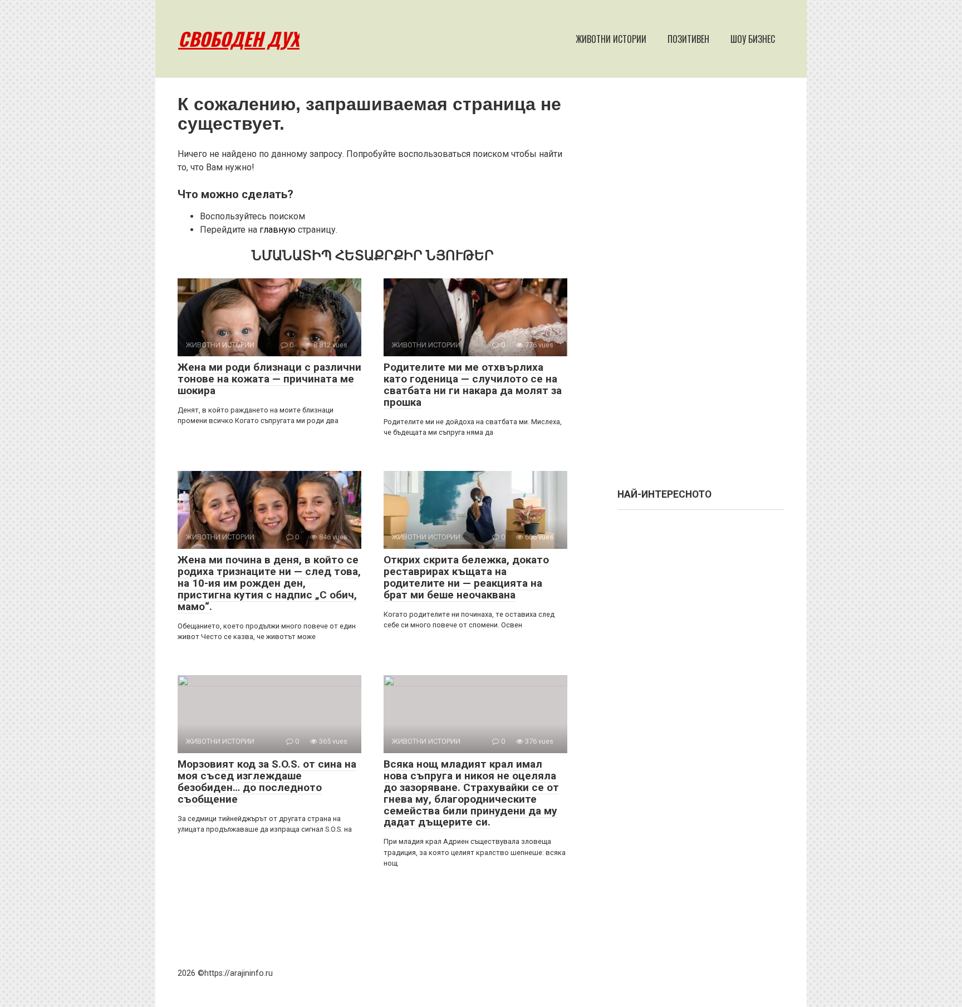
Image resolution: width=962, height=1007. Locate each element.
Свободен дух (239, 38)
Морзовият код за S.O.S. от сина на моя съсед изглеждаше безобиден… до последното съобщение (267, 781)
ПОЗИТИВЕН (688, 39)
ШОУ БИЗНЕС (752, 39)
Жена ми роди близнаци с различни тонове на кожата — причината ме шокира (269, 379)
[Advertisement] (700, 288)
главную (277, 229)
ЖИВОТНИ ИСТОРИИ (611, 39)
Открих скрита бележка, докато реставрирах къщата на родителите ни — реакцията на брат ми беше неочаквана (466, 577)
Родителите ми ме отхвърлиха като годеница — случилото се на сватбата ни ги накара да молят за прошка (473, 385)
